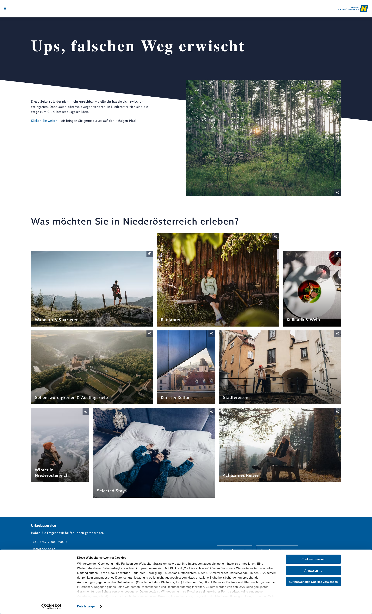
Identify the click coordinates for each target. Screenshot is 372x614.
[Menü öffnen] (5, 8)
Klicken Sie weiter (44, 121)
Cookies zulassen (313, 559)
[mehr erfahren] (92, 289)
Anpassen (311, 570)
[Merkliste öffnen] (21, 8)
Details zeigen (86, 606)
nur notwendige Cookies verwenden (313, 581)
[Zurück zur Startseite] (353, 8)
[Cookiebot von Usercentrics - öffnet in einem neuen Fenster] (51, 606)
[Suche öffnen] (27, 8)
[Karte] (15, 8)
